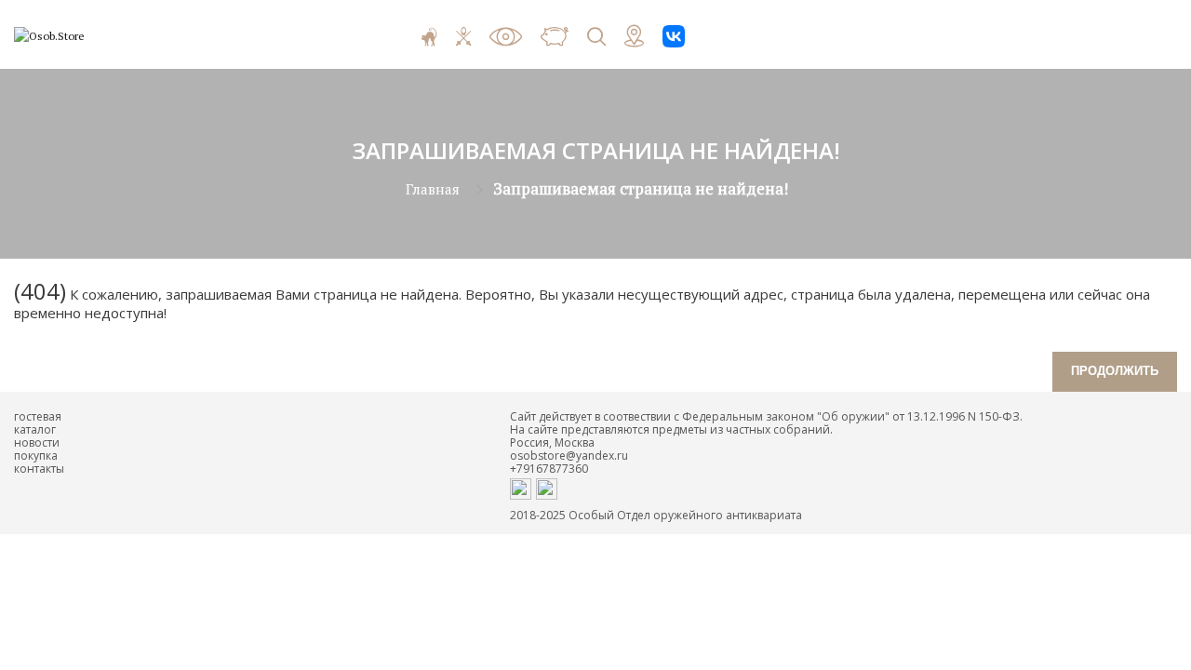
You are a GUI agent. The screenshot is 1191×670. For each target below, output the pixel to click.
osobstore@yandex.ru (569, 455)
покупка (36, 455)
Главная (433, 189)
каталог (35, 429)
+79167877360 (549, 468)
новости (37, 442)
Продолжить (1114, 371)
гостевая (37, 416)
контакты (39, 468)
